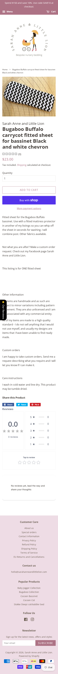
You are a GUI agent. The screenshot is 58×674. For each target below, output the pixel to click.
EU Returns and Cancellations (29, 556)
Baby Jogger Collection (29, 587)
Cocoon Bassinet (29, 596)
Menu (9, 11)
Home (5, 69)
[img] (9, 154)
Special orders (29, 532)
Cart (53, 11)
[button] (40, 417)
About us (29, 528)
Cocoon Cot (29, 600)
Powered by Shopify (29, 656)
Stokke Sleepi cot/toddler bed (29, 604)
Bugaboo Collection (29, 591)
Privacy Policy (29, 540)
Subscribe (45, 643)
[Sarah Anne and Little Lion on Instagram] (32, 619)
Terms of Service (29, 552)
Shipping (21, 164)
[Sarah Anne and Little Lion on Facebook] (26, 619)
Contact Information (29, 536)
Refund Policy (29, 544)
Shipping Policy (29, 548)
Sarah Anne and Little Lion (38, 652)
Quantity (7, 173)
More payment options (29, 208)
